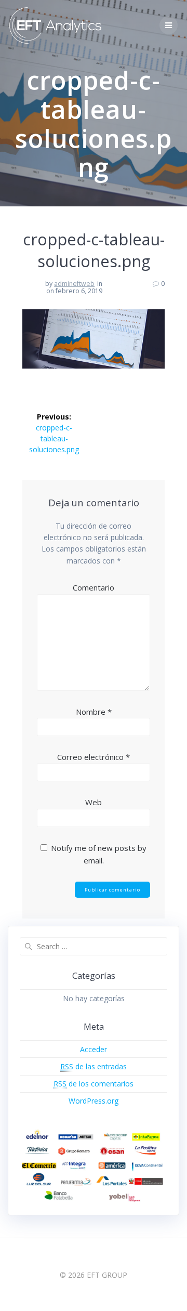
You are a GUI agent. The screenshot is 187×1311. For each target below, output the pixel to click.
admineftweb (74, 283)
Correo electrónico (93, 757)
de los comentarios (93, 1084)
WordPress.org (93, 1101)
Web (93, 802)
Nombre (94, 711)
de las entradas (93, 1066)
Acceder (93, 1049)
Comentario (93, 587)
